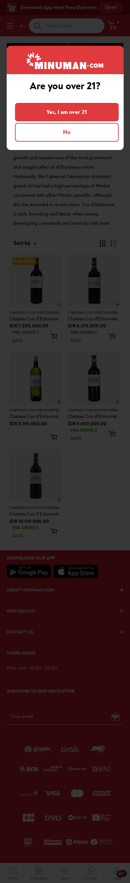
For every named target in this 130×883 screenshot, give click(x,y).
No (66, 132)
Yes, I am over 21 (66, 112)
